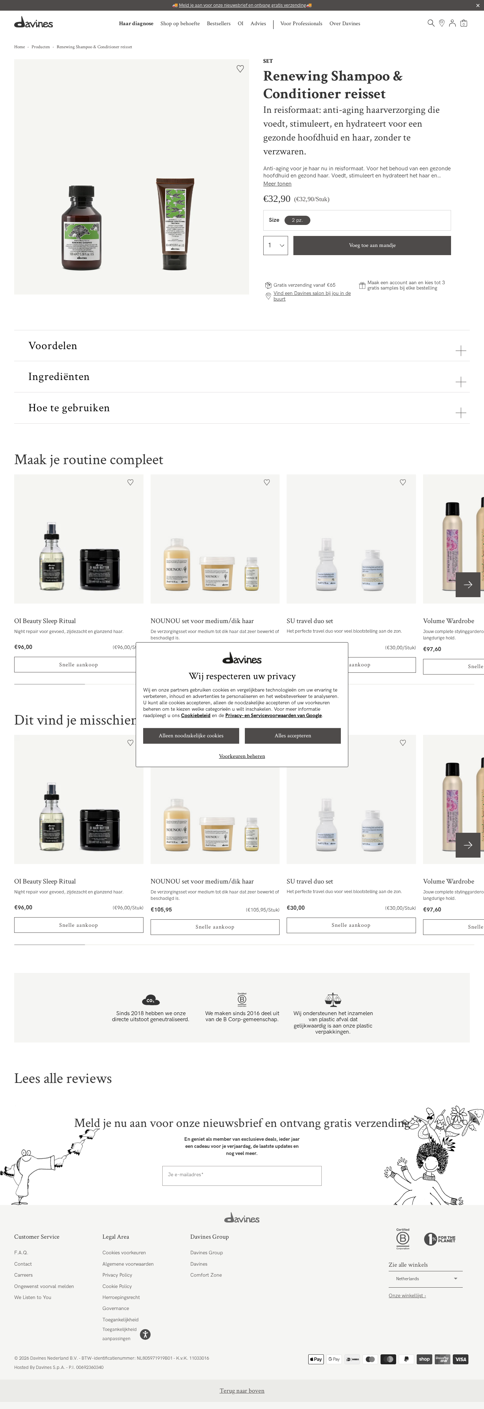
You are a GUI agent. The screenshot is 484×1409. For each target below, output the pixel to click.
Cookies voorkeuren (124, 1253)
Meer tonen (277, 184)
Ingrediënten (59, 376)
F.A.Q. (21, 1253)
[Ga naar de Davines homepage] (33, 22)
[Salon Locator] (442, 23)
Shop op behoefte (180, 23)
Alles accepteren (293, 735)
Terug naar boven (242, 1391)
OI (240, 23)
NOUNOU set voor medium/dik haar (215, 539)
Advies (258, 23)
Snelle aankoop (78, 664)
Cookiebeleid (195, 715)
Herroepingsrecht (121, 1297)
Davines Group (206, 1253)
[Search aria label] (431, 23)
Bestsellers (219, 23)
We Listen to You (32, 1297)
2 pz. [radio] (297, 220)
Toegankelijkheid (120, 1320)
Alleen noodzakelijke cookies (191, 735)
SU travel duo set (351, 539)
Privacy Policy (117, 1275)
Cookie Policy (117, 1286)
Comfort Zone (206, 1275)
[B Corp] (402, 1239)
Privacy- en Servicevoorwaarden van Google (273, 715)
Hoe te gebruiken (69, 408)
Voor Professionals (301, 23)
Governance (115, 1308)
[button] (468, 584)
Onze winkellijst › (407, 1296)
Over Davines (345, 23)
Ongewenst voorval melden (44, 1286)
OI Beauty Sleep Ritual (78, 539)
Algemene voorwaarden (128, 1264)
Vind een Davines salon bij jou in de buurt (312, 296)
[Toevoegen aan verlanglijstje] (240, 69)
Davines (198, 1264)
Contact (23, 1264)
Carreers (23, 1275)
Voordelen (53, 346)
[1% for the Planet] (439, 1239)
